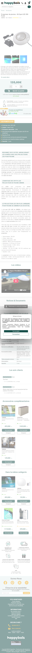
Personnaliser (16, 334)
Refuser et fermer (17, 316)
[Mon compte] (25, 3)
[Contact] (22, 3)
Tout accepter (15, 331)
